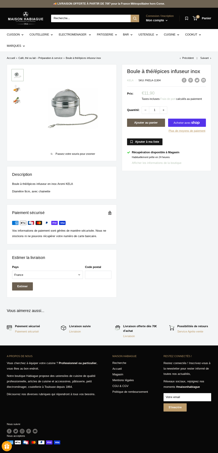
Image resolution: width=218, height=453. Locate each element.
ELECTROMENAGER (73, 34)
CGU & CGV (120, 386)
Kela (130, 80)
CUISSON (13, 34)
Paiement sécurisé (27, 331)
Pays (15, 267)
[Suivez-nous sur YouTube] (35, 431)
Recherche (119, 363)
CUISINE (169, 34)
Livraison (75, 331)
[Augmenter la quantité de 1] (163, 110)
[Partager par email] (203, 80)
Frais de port (167, 98)
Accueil (11, 57)
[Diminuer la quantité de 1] (145, 110)
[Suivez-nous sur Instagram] (22, 431)
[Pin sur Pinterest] (190, 80)
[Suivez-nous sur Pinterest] (28, 431)
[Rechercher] (135, 18)
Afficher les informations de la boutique (156, 163)
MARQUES (14, 45)
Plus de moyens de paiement (187, 130)
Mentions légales (123, 380)
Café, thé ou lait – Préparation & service (40, 57)
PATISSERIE (105, 34)
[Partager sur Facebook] (184, 80)
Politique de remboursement (130, 391)
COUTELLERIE (39, 34)
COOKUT (191, 34)
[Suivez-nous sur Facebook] (9, 431)
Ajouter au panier (146, 122)
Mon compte (155, 20)
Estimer (22, 286)
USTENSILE (146, 34)
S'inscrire (175, 407)
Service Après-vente (190, 331)
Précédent (188, 57)
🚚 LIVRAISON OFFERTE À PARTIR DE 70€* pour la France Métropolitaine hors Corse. (109, 3)
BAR (126, 34)
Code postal (93, 267)
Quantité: (133, 110)
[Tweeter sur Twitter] (197, 80)
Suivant (204, 57)
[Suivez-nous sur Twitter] (15, 431)
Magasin (117, 374)
